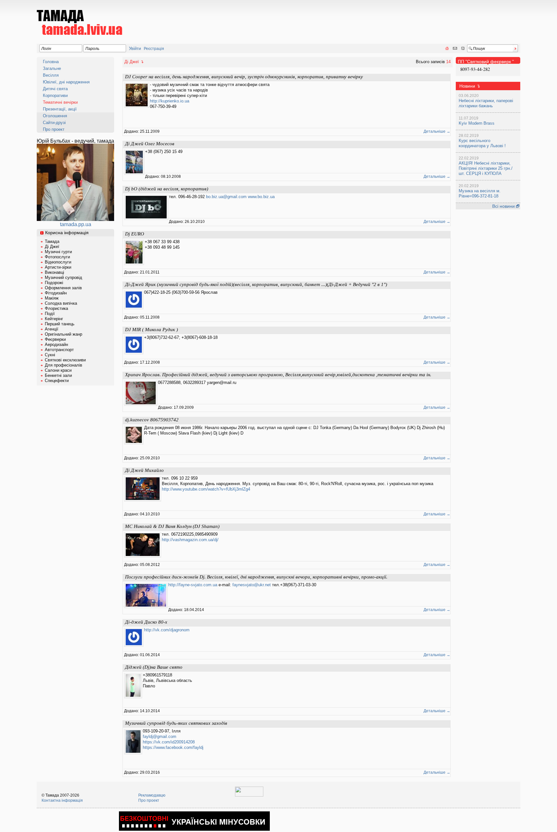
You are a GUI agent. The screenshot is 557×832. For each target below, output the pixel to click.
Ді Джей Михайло (144, 470)
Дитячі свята (55, 88)
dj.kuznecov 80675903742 (152, 419)
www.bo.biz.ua (261, 196)
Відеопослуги (58, 262)
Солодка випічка (61, 303)
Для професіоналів (63, 365)
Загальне (52, 68)
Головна (51, 61)
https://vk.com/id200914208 (169, 742)
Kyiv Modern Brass (476, 123)
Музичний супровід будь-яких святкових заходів (176, 723)
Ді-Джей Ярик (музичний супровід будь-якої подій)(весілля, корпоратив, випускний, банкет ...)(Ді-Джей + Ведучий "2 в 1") (256, 284)
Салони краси (58, 370)
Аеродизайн (56, 344)
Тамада (52, 241)
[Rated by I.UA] (249, 795)
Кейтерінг (54, 318)
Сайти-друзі (54, 122)
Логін (46, 49)
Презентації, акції (60, 109)
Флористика (56, 308)
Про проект (53, 129)
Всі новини (504, 206)
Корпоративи (55, 95)
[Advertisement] (403, 18)
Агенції (51, 329)
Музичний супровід (63, 277)
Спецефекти (57, 380)
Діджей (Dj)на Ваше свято (153, 667)
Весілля (51, 75)
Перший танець (59, 323)
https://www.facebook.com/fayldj (173, 747)
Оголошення (55, 115)
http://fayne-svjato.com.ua (192, 584)
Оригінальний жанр (63, 334)
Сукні (50, 354)
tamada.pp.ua (75, 224)
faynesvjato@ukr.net (251, 584)
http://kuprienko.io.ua (169, 101)
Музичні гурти (58, 251)
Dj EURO (134, 233)
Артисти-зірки (58, 267)
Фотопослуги (57, 256)
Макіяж (52, 298)
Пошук (479, 49)
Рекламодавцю (151, 795)
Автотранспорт (59, 349)
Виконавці (54, 272)
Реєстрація (154, 48)
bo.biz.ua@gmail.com (226, 196)
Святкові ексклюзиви (65, 360)
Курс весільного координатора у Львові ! (482, 143)
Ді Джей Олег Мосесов (149, 143)
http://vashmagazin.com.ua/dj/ (190, 539)
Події (50, 313)
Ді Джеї (52, 246)
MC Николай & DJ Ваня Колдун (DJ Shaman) (172, 526)
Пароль (92, 49)
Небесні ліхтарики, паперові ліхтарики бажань (486, 103)
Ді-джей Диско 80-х (146, 622)
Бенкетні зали (58, 375)
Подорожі (54, 282)
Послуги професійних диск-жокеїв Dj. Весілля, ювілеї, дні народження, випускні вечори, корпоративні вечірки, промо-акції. (256, 576)
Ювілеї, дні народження (66, 82)
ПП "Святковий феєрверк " (486, 61)
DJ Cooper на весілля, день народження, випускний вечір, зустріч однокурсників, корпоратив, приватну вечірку (244, 76)
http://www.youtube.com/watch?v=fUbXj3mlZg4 (206, 489)
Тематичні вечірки (60, 102)
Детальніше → (437, 131)
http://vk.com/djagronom (167, 629)
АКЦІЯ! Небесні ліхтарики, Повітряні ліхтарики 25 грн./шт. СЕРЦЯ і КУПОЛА (486, 168)
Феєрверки (55, 339)
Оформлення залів (63, 287)
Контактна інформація (62, 800)
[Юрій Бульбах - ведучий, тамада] (75, 219)
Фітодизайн (56, 293)
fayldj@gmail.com (159, 736)
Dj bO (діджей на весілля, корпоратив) (166, 188)
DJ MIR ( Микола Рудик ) (151, 329)
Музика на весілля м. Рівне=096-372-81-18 (480, 193)
